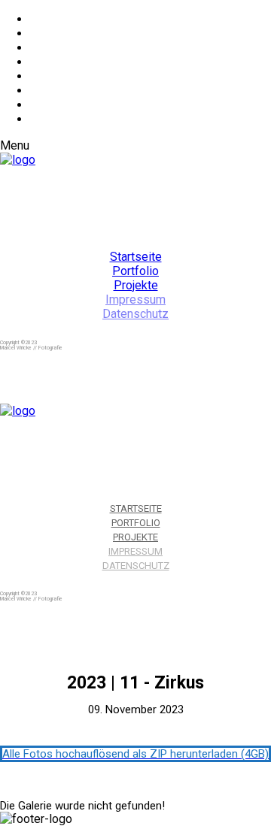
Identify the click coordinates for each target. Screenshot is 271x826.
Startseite (136, 257)
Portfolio (135, 271)
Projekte (136, 285)
